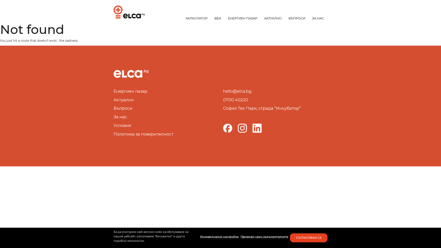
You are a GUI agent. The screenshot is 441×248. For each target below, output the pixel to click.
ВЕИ (217, 18)
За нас (318, 18)
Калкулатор (197, 18)
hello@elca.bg (237, 91)
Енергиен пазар (242, 18)
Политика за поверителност (143, 134)
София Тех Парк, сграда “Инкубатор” (262, 108)
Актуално (273, 18)
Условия (122, 125)
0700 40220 (235, 99)
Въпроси (297, 18)
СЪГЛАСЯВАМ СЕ (309, 237)
